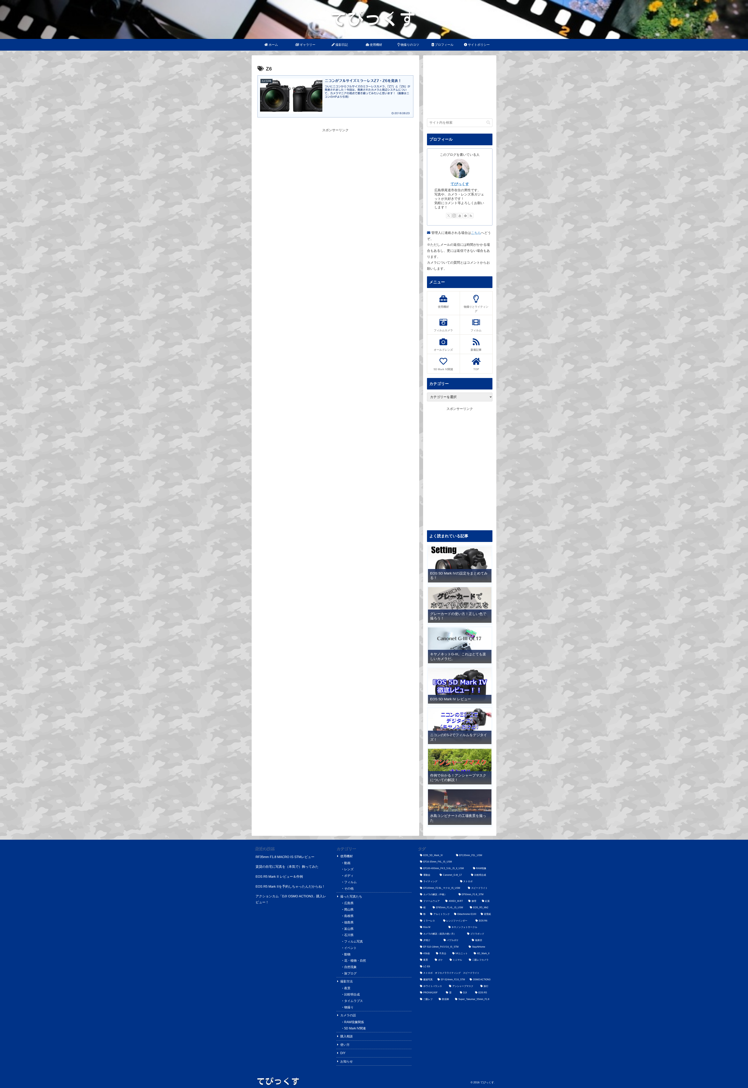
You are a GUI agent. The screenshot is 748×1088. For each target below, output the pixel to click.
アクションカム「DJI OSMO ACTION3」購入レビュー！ (291, 899)
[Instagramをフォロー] (454, 215)
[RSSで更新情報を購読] (470, 215)
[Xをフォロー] (448, 215)
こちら (476, 233)
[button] (488, 122)
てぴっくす (460, 184)
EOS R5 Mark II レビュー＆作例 (279, 876)
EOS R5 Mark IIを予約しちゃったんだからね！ (290, 886)
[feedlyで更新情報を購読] (465, 215)
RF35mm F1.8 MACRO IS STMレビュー (285, 857)
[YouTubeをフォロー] (459, 215)
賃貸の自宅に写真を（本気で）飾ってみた (287, 867)
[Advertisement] (335, 160)
